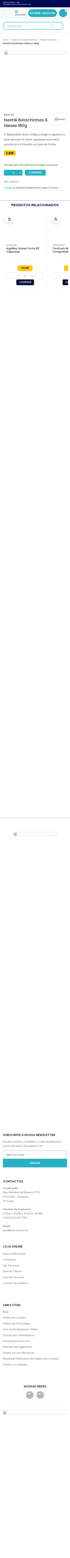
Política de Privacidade (16, 1323)
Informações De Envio (16, 1341)
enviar (35, 1163)
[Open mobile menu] (7, 13)
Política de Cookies (14, 1317)
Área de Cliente (12, 1271)
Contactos (9, 1259)
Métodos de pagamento (17, 1346)
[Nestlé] (60, 119)
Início (6, 39)
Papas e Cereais (48, 39)
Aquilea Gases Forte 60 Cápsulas (22, 250)
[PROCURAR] (52, 26)
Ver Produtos (11, 1265)
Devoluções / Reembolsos (18, 1335)
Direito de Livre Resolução (19, 1352)
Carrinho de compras (15, 1283)
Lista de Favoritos (13, 1277)
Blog (5, 1311)
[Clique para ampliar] (13, 106)
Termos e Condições (15, 1364)
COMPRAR (35, 172)
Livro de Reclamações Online (20, 1329)
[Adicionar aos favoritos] (9, 219)
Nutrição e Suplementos (24, 39)
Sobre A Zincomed (14, 1253)
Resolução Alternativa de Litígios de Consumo (31, 1358)
